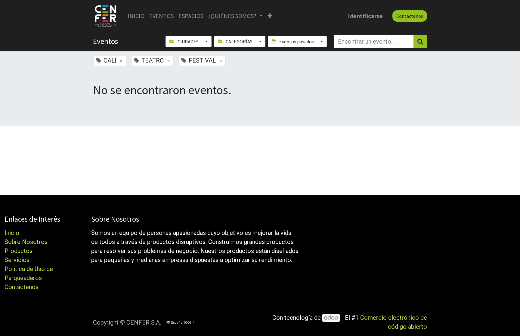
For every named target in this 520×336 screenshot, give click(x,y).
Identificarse (365, 16)
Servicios (17, 260)
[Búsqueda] (420, 41)
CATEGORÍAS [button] (239, 42)
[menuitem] (136, 16)
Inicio (12, 232)
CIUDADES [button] (188, 42)
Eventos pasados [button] (296, 42)
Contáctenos (409, 16)
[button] (270, 16)
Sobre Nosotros (26, 241)
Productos (18, 250)
